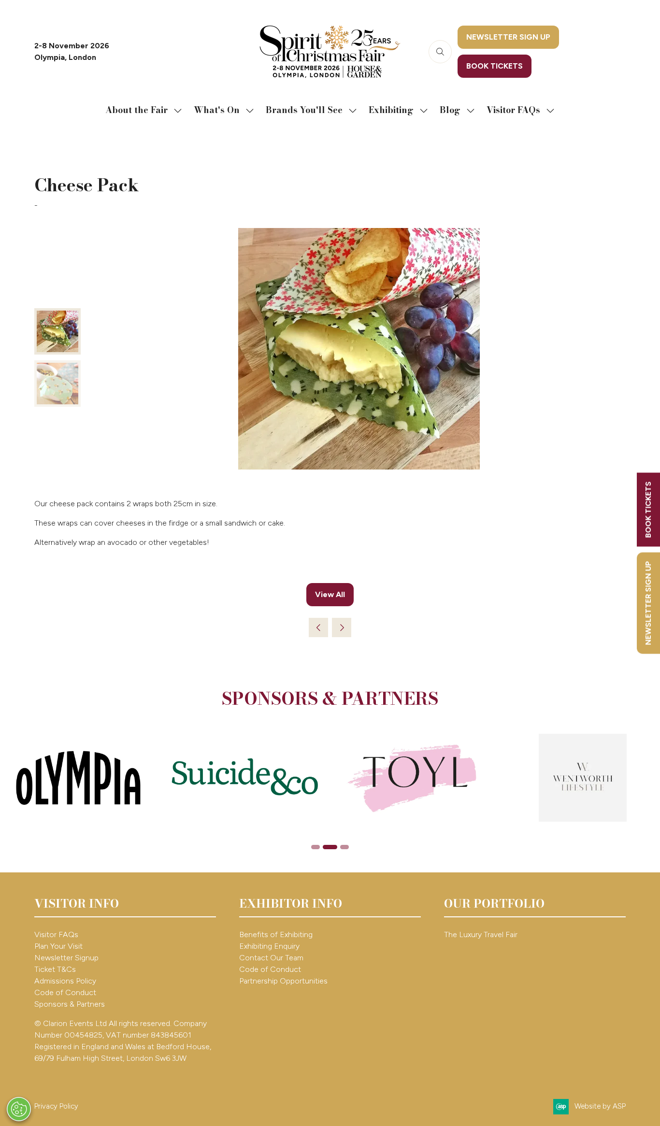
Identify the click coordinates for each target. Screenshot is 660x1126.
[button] (440, 51)
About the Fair (136, 109)
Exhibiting (391, 109)
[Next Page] (341, 627)
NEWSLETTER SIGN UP (648, 603)
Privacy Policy (56, 1106)
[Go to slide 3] (344, 847)
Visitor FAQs (513, 109)
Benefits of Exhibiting (276, 934)
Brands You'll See (304, 109)
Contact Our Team (271, 957)
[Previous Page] (318, 627)
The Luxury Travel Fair (480, 934)
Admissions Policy (65, 980)
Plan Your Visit (58, 946)
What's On (217, 109)
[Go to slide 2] (330, 847)
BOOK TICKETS (648, 509)
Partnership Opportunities (284, 980)
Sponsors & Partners (69, 1004)
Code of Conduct (65, 992)
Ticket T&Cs (55, 969)
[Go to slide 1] (315, 847)
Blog (450, 109)
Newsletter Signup (66, 957)
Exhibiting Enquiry (269, 946)
